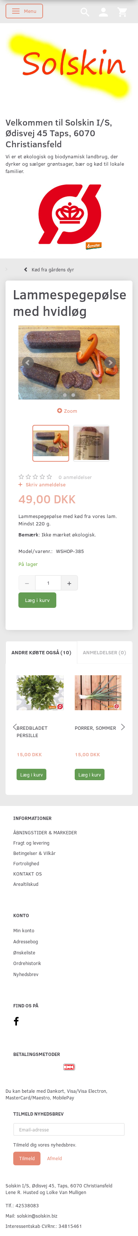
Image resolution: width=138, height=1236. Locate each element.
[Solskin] (69, 66)
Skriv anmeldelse (45, 484)
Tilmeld (27, 1158)
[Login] (103, 11)
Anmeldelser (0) (104, 652)
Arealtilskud (25, 884)
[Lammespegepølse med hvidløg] (69, 362)
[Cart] (122, 11)
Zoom (70, 410)
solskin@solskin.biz (37, 1215)
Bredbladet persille (32, 731)
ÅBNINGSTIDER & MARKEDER (45, 832)
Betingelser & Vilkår (34, 853)
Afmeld (54, 1158)
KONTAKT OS (27, 873)
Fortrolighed (26, 863)
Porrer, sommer (95, 727)
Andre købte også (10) (41, 652)
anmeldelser (75, 476)
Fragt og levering (31, 842)
